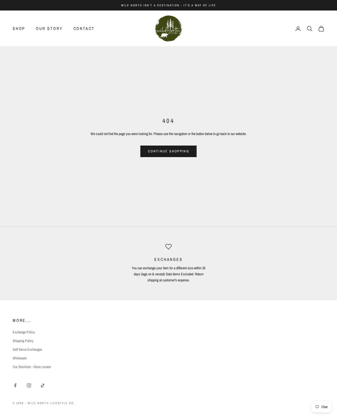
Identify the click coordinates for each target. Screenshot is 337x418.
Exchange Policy (24, 332)
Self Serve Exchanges (27, 349)
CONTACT (84, 28)
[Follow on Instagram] (29, 385)
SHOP (19, 28)
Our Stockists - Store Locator (32, 366)
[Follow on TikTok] (42, 385)
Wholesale (20, 358)
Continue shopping (168, 151)
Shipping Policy (23, 340)
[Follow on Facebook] (15, 385)
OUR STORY (49, 28)
